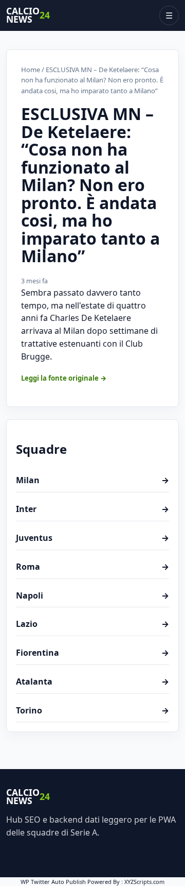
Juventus (92, 537)
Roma (92, 566)
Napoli (92, 595)
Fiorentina (92, 652)
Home (30, 69)
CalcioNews (28, 15)
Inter (92, 509)
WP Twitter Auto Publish (53, 881)
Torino (92, 710)
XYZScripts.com (144, 881)
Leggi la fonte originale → (64, 378)
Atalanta (92, 681)
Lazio (92, 623)
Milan (92, 480)
